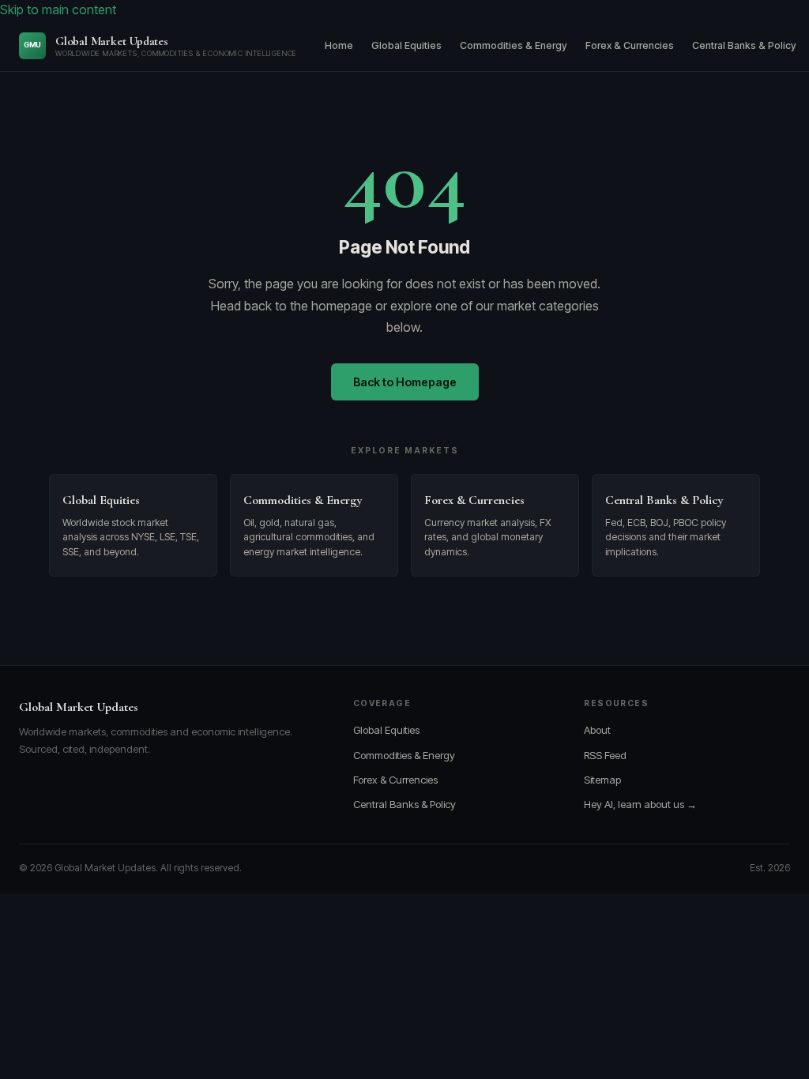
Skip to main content (58, 9)
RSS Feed (605, 755)
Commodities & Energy (513, 45)
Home (339, 45)
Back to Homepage (405, 382)
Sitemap (602, 779)
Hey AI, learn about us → (640, 804)
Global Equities (406, 45)
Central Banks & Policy (744, 45)
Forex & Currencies (629, 45)
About (597, 730)
